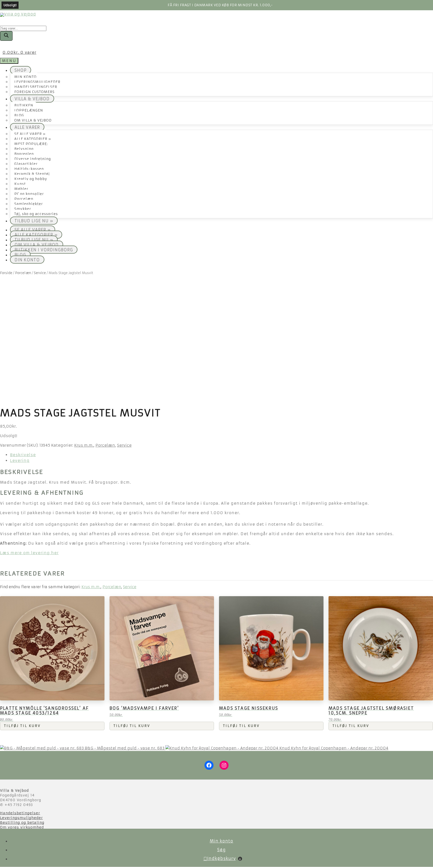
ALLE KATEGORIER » (32, 139)
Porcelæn (23, 199)
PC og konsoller (29, 194)
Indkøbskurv (224, 858)
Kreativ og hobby (30, 179)
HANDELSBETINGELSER (35, 87)
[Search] (6, 36)
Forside (6, 273)
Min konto (221, 840)
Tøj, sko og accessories (36, 214)
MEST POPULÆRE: (31, 144)
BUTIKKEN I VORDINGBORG (44, 249)
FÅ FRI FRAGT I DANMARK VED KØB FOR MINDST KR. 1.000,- (220, 5)
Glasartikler (26, 164)
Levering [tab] (20, 460)
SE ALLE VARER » (30, 134)
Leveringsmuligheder (21, 817)
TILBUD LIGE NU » (34, 220)
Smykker (22, 209)
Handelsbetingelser (20, 813)
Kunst (20, 184)
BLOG (19, 115)
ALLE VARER (27, 127)
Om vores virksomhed (22, 827)
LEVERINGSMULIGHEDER (37, 82)
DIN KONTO (27, 259)
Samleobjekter (28, 204)
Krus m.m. (83, 445)
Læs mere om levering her (29, 552)
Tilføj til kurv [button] (22, 726)
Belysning (24, 149)
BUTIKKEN (23, 105)
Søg (221, 849)
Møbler (21, 189)
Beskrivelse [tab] (23, 454)
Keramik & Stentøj (32, 174)
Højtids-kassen (29, 169)
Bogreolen (24, 154)
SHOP (21, 70)
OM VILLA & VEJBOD (33, 120)
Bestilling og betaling (22, 822)
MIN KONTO (25, 77)
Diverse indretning (32, 159)
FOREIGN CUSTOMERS (34, 92)
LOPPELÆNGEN (28, 110)
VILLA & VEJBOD (32, 98)
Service (40, 273)
